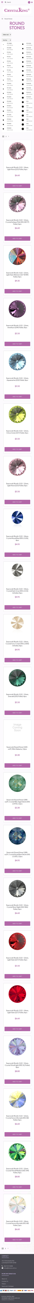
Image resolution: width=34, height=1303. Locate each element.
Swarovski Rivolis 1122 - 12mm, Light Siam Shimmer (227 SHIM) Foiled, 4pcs (17, 275)
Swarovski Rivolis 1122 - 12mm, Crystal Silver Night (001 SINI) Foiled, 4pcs (17, 907)
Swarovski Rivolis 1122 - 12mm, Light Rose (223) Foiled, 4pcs (17, 485)
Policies (4, 1284)
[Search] (5, 2)
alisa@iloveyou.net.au (10, 1268)
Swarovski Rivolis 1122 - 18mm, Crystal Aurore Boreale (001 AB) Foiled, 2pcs (17, 1223)
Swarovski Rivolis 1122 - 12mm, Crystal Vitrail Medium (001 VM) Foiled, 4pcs (17, 1171)
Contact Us (5, 1281)
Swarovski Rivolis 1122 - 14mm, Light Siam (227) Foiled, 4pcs (17, 1012)
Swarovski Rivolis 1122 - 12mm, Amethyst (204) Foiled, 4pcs (17, 326)
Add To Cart (17, 186)
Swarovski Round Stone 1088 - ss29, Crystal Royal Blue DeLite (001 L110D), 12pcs (17, 854)
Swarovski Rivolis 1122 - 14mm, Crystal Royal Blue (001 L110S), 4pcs (17, 538)
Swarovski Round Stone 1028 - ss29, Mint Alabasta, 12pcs (17, 748)
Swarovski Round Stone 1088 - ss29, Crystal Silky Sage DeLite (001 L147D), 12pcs (17, 802)
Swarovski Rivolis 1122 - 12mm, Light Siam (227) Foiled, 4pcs (17, 959)
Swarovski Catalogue (8, 1286)
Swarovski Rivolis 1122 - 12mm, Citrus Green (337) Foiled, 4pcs (17, 432)
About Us (4, 1279)
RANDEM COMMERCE (8, 1300)
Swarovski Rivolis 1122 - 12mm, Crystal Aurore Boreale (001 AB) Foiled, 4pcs (17, 1118)
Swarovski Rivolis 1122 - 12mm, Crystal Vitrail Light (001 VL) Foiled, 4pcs (17, 1065)
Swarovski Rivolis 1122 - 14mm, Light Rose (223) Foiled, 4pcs (17, 168)
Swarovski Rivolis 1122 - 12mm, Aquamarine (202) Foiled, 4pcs (17, 379)
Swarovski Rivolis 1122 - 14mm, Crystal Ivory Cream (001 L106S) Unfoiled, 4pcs (17, 644)
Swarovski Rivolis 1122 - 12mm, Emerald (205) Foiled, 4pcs (17, 695)
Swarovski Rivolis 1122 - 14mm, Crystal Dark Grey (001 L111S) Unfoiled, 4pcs (17, 591)
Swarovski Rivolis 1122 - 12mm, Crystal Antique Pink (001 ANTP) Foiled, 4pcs (17, 222)
